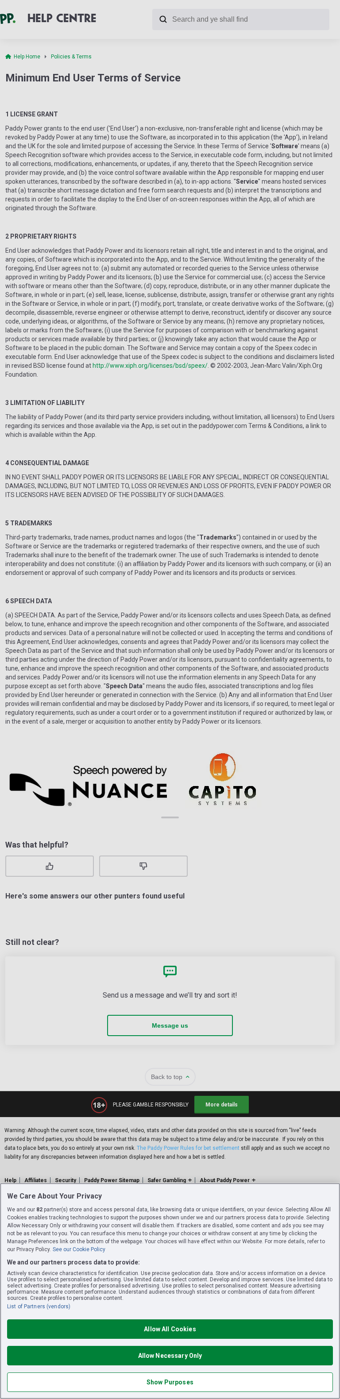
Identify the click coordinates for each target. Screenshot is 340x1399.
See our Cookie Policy (79, 1249)
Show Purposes (170, 1382)
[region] (170, 1291)
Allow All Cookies (170, 1329)
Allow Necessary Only (170, 1355)
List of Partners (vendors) (38, 1306)
